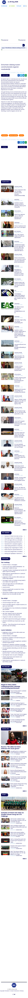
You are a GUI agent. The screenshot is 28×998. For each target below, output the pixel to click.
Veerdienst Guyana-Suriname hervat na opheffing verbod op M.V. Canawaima (20, 208)
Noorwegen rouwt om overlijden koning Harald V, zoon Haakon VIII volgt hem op (14, 584)
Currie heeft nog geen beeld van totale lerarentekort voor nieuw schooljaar (20, 426)
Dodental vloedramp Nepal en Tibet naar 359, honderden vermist (18, 707)
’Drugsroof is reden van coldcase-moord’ (12, 620)
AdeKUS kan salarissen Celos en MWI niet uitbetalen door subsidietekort (19, 220)
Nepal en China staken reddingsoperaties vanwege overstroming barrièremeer (10, 689)
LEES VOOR (5, 78)
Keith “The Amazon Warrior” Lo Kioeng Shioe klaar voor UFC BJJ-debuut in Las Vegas (17, 856)
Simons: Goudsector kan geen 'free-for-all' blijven (20, 229)
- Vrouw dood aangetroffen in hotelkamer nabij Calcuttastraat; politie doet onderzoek (12, 554)
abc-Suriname (17, 234)
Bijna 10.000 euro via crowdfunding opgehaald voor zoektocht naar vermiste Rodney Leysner (18, 761)
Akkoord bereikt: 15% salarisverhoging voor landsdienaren (19, 361)
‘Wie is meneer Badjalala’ (8, 614)
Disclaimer (7, 994)
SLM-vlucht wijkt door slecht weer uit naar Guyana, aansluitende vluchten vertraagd (19, 438)
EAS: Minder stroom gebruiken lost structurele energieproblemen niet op (19, 312)
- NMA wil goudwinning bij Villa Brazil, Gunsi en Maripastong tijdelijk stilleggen (12, 545)
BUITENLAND (6, 670)
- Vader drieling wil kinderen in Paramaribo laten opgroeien (12, 549)
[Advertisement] (14, 132)
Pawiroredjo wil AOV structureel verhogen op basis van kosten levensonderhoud (20, 471)
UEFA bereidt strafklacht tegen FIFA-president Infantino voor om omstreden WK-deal (13, 596)
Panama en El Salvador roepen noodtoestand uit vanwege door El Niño (18, 701)
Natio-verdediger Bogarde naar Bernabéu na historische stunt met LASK (18, 830)
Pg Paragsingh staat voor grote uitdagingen (13, 658)
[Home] (4, 2)
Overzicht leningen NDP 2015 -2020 (11, 606)
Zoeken (4, 48)
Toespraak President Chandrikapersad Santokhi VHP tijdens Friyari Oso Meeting (15, 574)
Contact (11, 994)
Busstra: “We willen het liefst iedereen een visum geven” (20, 492)
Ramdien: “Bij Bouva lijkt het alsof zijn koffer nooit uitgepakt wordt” (20, 482)
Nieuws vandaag (16, 51)
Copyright (2, 994)
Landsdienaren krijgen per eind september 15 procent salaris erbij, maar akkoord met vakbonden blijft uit (19, 250)
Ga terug (4, 150)
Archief (23, 51)
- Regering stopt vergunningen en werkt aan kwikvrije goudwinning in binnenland (12, 551)
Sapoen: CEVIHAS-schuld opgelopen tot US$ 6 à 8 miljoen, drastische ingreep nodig (20, 405)
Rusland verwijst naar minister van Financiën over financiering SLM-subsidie (19, 288)
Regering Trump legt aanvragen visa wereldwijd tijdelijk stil (17, 712)
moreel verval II (6, 590)
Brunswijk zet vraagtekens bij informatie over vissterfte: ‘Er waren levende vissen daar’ (19, 275)
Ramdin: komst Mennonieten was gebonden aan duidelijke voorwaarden (20, 526)
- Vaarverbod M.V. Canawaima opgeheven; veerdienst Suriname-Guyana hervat (12, 547)
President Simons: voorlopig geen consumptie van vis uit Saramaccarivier (19, 371)
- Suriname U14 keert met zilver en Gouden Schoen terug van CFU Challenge (12, 539)
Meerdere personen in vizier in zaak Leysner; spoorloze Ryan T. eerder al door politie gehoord (14, 655)
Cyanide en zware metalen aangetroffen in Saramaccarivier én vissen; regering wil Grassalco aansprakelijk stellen (20, 337)
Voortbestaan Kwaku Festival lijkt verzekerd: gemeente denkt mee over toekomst (18, 782)
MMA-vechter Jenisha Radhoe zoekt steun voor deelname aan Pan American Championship (17, 837)
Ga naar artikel (22, 150)
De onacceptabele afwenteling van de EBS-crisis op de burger (20, 449)
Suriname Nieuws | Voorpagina (10, 568)
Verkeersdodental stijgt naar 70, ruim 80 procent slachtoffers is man (20, 415)
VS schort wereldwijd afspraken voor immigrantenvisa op (17, 723)
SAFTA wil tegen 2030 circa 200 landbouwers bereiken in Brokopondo (13, 587)
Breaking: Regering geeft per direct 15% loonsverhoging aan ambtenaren (20, 383)
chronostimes (17, 377)
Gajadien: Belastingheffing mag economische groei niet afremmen (19, 460)
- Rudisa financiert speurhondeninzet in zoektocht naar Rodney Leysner (12, 553)
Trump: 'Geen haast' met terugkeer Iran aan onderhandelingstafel (18, 718)
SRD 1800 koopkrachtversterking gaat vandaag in (14, 622)
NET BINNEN (12, 6)
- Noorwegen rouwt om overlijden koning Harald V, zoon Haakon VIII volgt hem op (12, 541)
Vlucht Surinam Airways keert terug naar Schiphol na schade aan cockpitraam (18, 788)
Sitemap (22, 994)
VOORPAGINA (4, 6)
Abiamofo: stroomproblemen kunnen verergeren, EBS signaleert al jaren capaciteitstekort (19, 514)
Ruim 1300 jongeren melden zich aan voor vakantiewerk (19, 239)
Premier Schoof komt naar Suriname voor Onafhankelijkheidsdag (12, 660)
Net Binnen (9, 51)
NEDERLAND (5, 732)
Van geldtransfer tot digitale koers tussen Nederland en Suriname (19, 502)
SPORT (4, 798)
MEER (24, 6)
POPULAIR (19, 6)
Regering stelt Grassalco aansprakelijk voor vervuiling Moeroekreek (20, 394)
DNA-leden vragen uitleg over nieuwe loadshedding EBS (20, 324)
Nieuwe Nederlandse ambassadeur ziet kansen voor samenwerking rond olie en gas (18, 768)
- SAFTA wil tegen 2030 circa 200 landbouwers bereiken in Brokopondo (12, 543)
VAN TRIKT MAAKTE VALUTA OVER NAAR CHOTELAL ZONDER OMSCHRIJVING (12, 617)
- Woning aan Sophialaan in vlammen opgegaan (12, 556)
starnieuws (18, 703)
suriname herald (18, 257)
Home (3, 51)
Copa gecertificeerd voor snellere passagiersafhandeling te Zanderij (20, 350)
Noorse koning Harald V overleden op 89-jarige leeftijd (18, 694)
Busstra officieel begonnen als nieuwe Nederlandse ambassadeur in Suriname (18, 775)
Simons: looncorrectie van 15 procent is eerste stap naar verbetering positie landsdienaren (20, 263)
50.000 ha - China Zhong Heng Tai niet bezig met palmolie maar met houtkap (14, 628)
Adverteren (16, 994)
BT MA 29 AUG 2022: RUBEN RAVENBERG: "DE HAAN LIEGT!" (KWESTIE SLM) (13, 570)
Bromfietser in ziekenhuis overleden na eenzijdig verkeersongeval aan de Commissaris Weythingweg (14, 648)
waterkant (16, 244)
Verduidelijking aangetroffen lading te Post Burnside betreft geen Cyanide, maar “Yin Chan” (20, 299)
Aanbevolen (5, 185)
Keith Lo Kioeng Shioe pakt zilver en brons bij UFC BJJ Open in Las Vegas (18, 844)
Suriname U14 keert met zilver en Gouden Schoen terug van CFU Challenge (12, 817)
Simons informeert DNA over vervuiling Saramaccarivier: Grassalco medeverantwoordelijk (20, 195)
